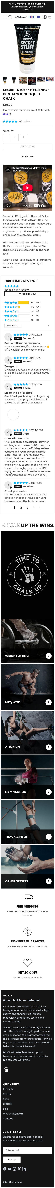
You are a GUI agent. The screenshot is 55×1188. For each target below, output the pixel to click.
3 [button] (27, 507)
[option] (27, 48)
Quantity (8, 130)
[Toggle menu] (5, 17)
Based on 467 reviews (16, 289)
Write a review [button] (27, 294)
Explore (7, 1104)
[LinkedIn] (24, 1169)
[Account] (43, 17)
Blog (5, 1109)
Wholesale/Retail (13, 1113)
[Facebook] (5, 1169)
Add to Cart (27, 146)
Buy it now (28, 156)
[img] (21, 334)
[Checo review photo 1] (13, 414)
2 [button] (21, 507)
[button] (10, 121)
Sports (7, 1094)
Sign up (12, 1159)
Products (8, 1089)
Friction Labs (16, 1182)
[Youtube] (10, 1169)
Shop (6, 1099)
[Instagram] (15, 1169)
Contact (8, 1118)
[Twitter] (20, 1169)
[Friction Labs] (21, 16)
